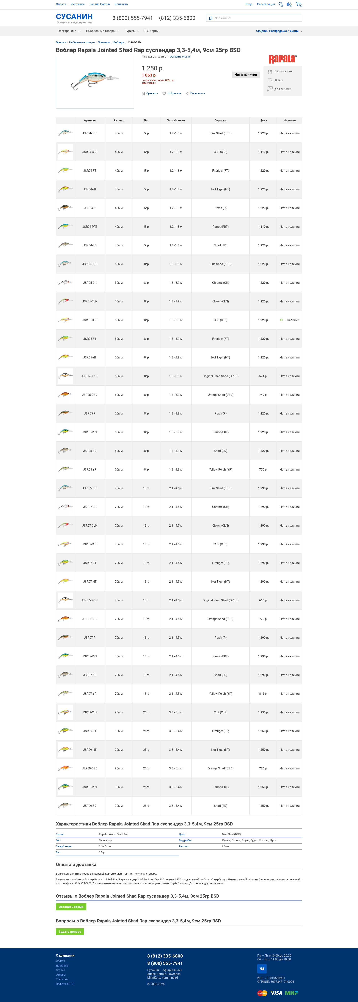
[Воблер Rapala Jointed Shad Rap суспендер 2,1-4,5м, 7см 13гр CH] (65, 507)
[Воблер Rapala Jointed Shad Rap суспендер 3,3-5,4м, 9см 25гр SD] (65, 806)
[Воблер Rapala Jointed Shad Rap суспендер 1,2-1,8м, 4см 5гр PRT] (65, 226)
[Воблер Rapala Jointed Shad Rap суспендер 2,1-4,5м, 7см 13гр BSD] (65, 488)
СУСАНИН (74, 18)
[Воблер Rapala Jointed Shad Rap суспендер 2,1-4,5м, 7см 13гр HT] (65, 581)
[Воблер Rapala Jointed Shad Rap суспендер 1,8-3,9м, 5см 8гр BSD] (65, 264)
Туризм (130, 31)
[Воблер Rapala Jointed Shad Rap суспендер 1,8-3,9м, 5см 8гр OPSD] (65, 376)
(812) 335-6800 (177, 18)
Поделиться (197, 93)
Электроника (67, 31)
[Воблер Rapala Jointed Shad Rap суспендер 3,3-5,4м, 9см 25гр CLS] (65, 712)
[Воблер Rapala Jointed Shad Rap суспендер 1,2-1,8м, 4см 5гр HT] (65, 189)
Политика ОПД (65, 983)
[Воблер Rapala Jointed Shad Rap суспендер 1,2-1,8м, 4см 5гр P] (65, 208)
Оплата (61, 4)
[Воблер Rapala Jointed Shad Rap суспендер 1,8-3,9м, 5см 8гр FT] (65, 339)
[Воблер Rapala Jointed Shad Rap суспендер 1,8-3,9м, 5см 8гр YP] (65, 469)
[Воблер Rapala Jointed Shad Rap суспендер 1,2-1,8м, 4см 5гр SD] (65, 245)
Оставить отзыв (180, 56)
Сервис (60, 970)
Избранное (174, 93)
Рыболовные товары (100, 31)
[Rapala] (282, 60)
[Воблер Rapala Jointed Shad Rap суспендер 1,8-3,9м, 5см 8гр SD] (65, 451)
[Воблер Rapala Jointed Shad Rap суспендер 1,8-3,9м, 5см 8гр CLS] (65, 320)
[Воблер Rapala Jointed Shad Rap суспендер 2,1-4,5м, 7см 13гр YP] (65, 693)
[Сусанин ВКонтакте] (262, 968)
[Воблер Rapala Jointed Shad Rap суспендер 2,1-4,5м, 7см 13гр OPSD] (65, 600)
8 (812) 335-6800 (165, 956)
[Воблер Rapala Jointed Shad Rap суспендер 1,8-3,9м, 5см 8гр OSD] (65, 395)
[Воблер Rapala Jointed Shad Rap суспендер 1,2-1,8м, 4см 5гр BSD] (65, 133)
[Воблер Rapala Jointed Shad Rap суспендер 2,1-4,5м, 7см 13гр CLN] (65, 525)
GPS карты (150, 31)
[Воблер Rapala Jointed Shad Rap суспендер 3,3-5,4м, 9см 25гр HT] (65, 749)
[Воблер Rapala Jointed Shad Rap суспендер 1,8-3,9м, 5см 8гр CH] (65, 282)
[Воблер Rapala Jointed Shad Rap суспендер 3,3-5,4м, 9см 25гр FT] (65, 731)
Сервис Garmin (100, 4)
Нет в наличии (246, 75)
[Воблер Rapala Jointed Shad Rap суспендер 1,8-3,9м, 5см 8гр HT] (65, 357)
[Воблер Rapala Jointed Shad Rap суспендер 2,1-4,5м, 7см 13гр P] (65, 637)
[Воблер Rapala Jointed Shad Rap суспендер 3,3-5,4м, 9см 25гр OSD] (65, 768)
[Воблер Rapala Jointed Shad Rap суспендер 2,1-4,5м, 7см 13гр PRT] (65, 656)
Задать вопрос (70, 931)
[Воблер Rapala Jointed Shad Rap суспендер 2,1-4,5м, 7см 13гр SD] (65, 675)
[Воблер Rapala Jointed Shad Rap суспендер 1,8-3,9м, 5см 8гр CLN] (65, 301)
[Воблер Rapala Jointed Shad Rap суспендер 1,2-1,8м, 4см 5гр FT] (65, 170)
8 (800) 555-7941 (132, 18)
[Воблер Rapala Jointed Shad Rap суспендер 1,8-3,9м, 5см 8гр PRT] (65, 432)
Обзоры (61, 974)
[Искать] (210, 18)
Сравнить (152, 93)
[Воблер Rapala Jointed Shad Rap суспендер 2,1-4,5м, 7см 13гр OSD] (65, 619)
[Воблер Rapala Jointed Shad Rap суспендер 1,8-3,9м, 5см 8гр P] (65, 413)
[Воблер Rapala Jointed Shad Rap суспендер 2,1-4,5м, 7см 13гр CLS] (65, 544)
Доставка (78, 4)
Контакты (121, 4)
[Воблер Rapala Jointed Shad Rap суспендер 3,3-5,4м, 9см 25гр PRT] (65, 787)
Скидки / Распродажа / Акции (277, 31)
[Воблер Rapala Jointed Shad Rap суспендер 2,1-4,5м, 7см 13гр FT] (65, 563)
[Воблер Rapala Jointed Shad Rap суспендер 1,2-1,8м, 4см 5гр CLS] (65, 152)
